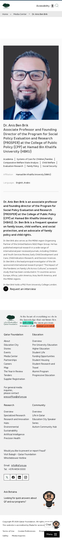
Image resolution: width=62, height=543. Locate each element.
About (7, 340)
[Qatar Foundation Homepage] (7, 5)
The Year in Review (13, 371)
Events (7, 352)
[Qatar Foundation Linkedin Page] (19, 477)
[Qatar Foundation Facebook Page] (13, 477)
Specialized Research (14, 415)
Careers (8, 363)
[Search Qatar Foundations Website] (56, 5)
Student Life (38, 352)
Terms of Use (8, 531)
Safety (5, 535)
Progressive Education (43, 375)
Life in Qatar (38, 415)
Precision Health (12, 438)
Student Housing (40, 359)
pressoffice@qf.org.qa (15, 396)
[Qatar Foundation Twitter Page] (7, 477)
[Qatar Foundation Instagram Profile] (25, 477)
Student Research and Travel (43, 365)
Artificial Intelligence (14, 434)
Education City (11, 344)
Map (6, 367)
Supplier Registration (14, 378)
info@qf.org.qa (18, 465)
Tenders (8, 375)
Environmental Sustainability (11, 428)
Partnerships (10, 359)
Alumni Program (40, 371)
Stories (7, 348)
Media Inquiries (18, 535)
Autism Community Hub (44, 426)
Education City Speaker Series (44, 421)
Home (5, 14)
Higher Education (41, 348)
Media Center (20, 14)
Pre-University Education (44, 344)
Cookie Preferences (26, 531)
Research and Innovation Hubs (16, 421)
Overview (37, 340)
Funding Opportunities (43, 356)
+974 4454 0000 (17, 469)
